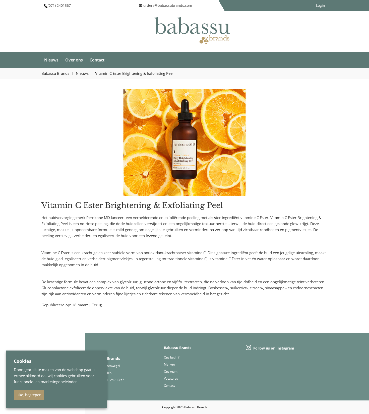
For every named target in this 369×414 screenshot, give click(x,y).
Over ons (74, 60)
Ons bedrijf (171, 357)
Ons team (170, 371)
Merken (169, 364)
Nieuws (51, 60)
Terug (97, 304)
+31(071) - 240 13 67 (109, 380)
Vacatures (171, 378)
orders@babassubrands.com (167, 5)
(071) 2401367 (59, 5)
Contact (97, 60)
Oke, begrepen (29, 394)
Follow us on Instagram (273, 348)
